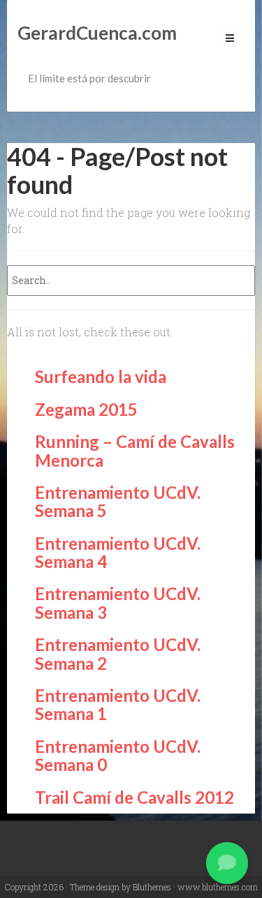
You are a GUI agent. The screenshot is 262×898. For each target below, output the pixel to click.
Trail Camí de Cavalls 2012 (134, 797)
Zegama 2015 (86, 409)
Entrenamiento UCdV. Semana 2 (118, 653)
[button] (227, 863)
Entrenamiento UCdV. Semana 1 (118, 704)
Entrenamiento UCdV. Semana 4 (118, 552)
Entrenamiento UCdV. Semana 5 (118, 501)
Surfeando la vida (100, 376)
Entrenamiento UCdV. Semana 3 (118, 602)
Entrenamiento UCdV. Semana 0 (118, 755)
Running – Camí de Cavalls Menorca (135, 450)
